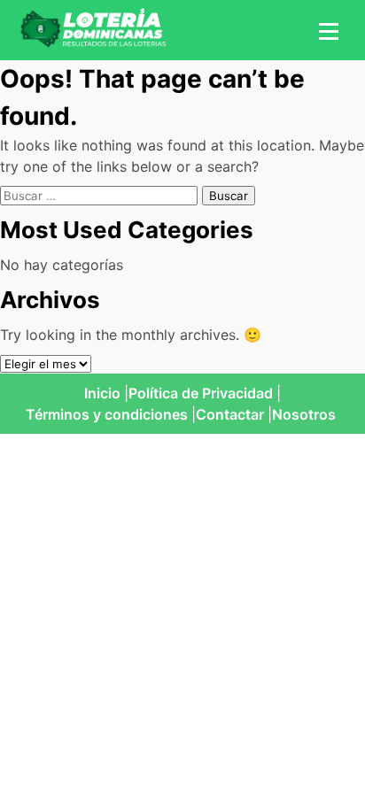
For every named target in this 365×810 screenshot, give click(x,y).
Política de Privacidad (200, 393)
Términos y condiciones (107, 414)
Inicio (102, 393)
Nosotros (304, 414)
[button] (326, 30)
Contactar (230, 414)
